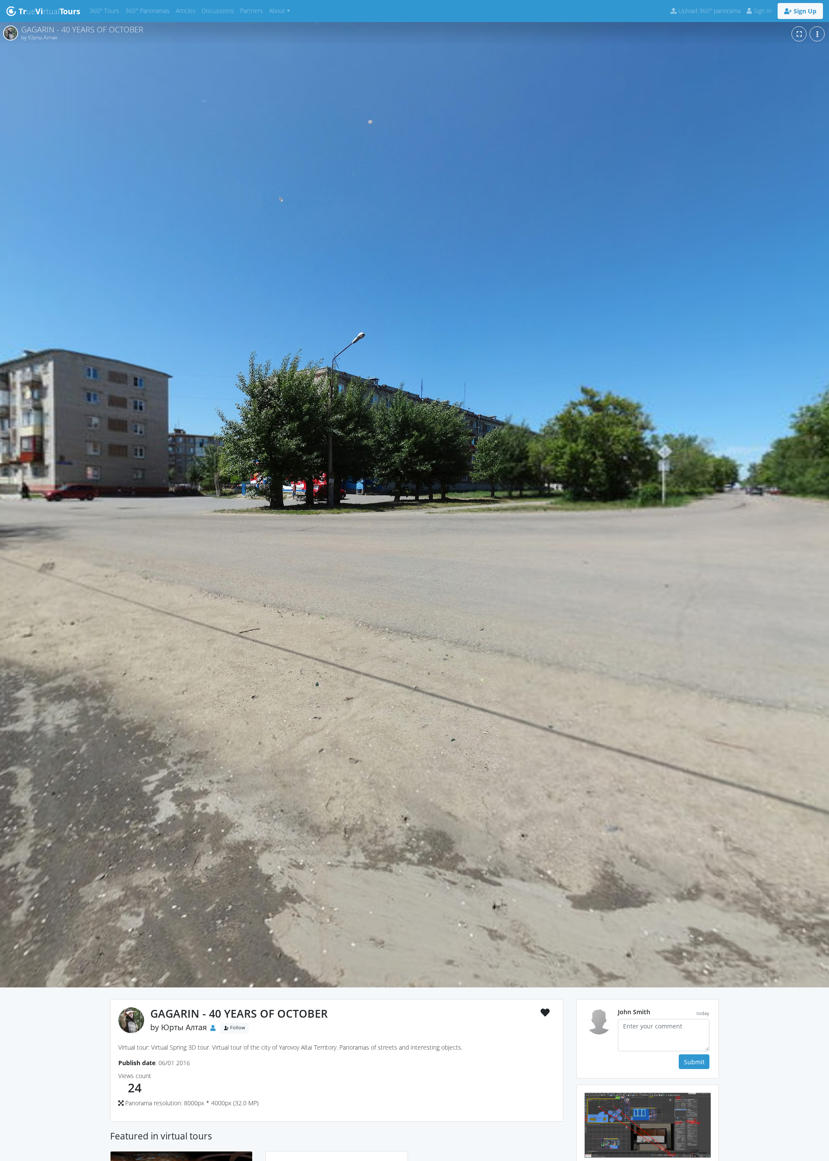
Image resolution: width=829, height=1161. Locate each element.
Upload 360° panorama (708, 10)
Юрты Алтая (184, 1027)
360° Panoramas (149, 10)
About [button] (277, 10)
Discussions (219, 10)
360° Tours (105, 10)
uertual (49, 11)
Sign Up (804, 11)
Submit (694, 1062)
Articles (187, 10)
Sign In (762, 10)
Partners (253, 10)
